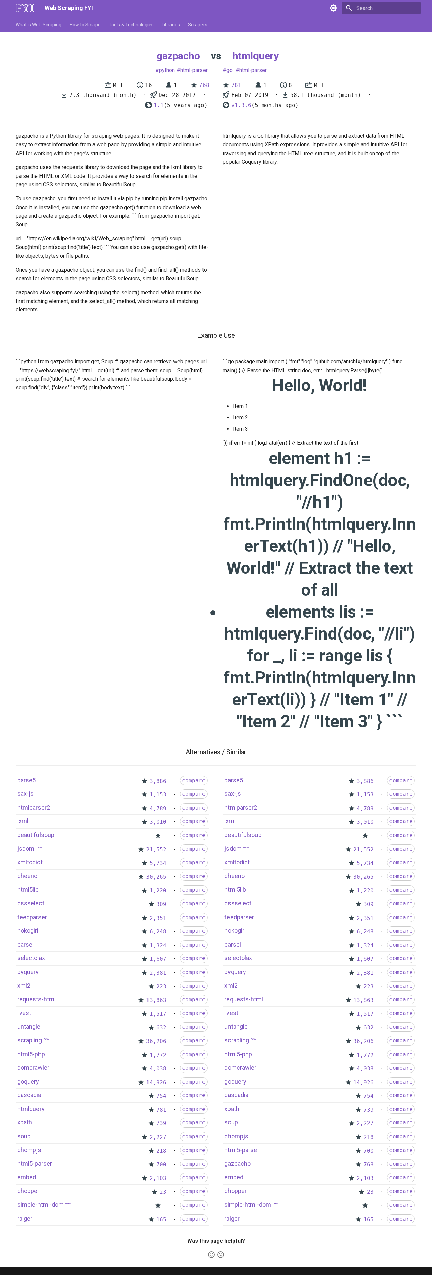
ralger (24, 1218)
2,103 (158, 1178)
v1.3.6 (241, 105)
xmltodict (30, 862)
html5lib (28, 889)
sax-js (25, 793)
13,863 (156, 1000)
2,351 (158, 918)
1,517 (158, 1014)
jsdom (25, 848)
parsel (25, 944)
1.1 (159, 105)
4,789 (158, 808)
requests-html (36, 999)
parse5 (26, 780)
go (229, 70)
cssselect (30, 903)
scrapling (29, 1040)
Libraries (171, 24)
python (167, 70)
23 (163, 1192)
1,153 (158, 794)
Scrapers (197, 24)
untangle (28, 1026)
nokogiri (27, 930)
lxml (22, 820)
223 (161, 986)
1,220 (158, 890)
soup (24, 1136)
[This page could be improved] (221, 1255)
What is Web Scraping (38, 24)
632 (161, 1027)
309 (161, 904)
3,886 (158, 781)
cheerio (27, 875)
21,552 (156, 849)
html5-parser (34, 1163)
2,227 (158, 1137)
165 (161, 1219)
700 (161, 1164)
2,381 (158, 973)
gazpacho (178, 56)
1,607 (158, 959)
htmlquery (255, 56)
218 (161, 1151)
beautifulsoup (35, 834)
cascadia (29, 1094)
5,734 (158, 863)
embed (26, 1177)
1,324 (158, 945)
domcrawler (33, 1067)
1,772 (158, 1055)
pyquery (28, 971)
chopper (28, 1190)
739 (161, 1123)
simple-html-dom (40, 1204)
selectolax (31, 957)
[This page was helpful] (211, 1255)
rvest (24, 1012)
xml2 (23, 985)
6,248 (158, 931)
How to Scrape (85, 24)
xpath (24, 1122)
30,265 (156, 877)
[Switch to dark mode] (333, 8)
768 (204, 85)
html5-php (31, 1054)
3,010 (158, 822)
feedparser (32, 917)
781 (236, 85)
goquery (28, 1081)
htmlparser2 (33, 807)
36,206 (156, 1041)
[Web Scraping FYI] (24, 8)
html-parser (194, 70)
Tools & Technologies (131, 24)
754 (161, 1096)
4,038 (158, 1068)
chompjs (29, 1150)
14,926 (156, 1082)
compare (194, 780)
